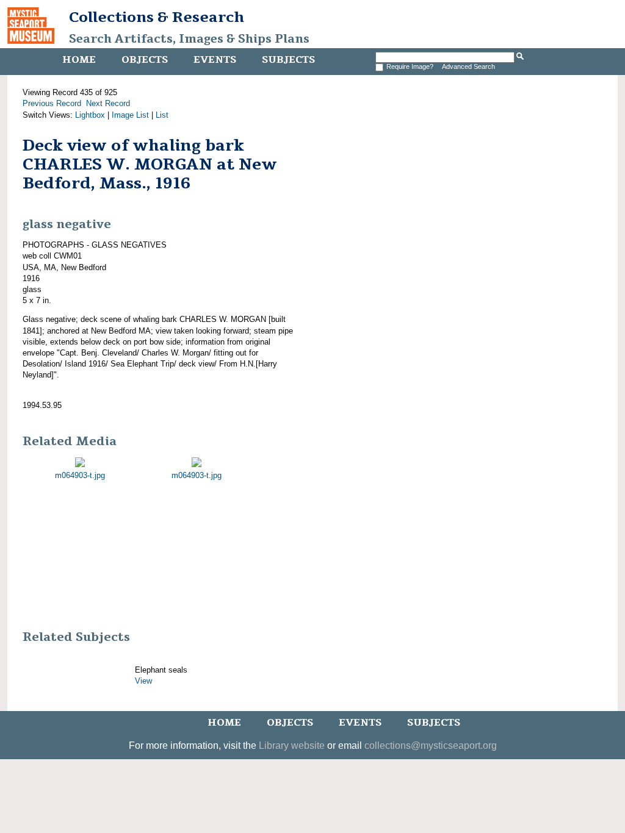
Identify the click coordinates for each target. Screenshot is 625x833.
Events (214, 59)
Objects (144, 59)
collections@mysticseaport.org (430, 745)
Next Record (108, 103)
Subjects (288, 59)
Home (79, 59)
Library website (292, 745)
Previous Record (52, 103)
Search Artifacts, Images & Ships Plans (189, 39)
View (143, 680)
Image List (130, 115)
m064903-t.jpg (80, 475)
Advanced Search (468, 66)
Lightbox (90, 115)
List (162, 115)
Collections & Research (156, 17)
